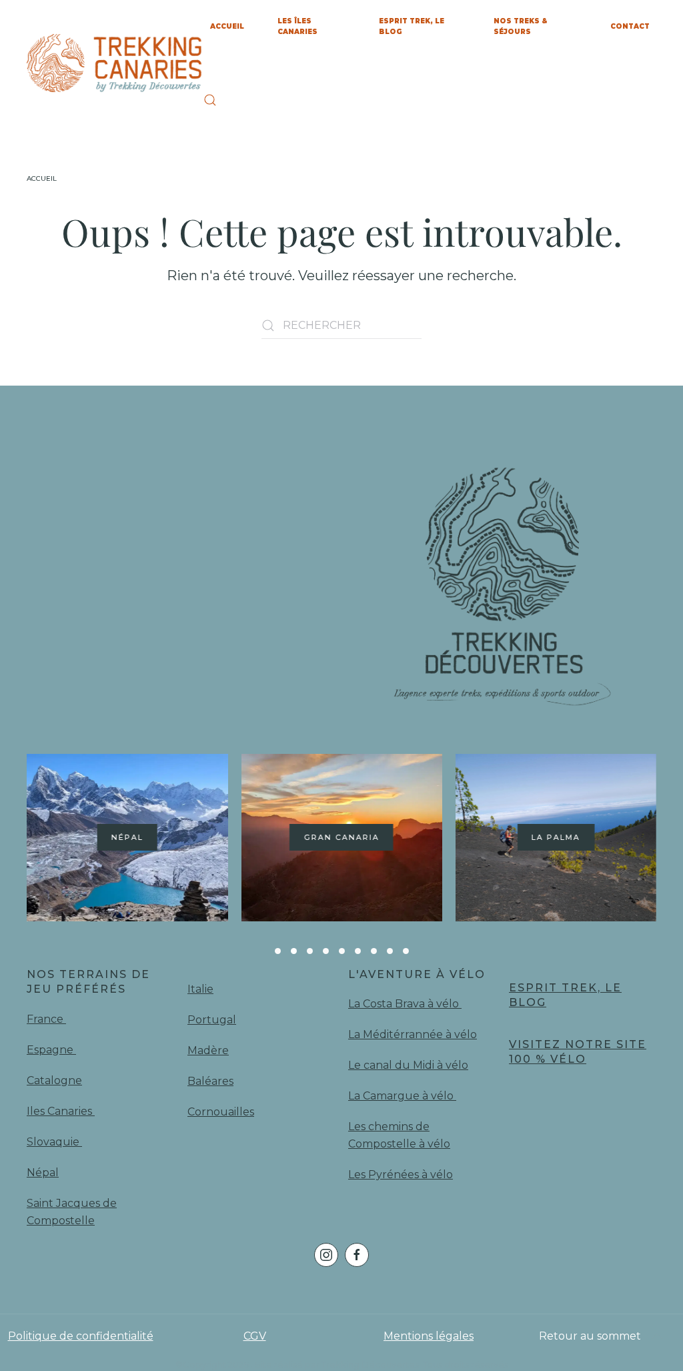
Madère (208, 1050)
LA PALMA (556, 837)
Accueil (227, 26)
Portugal (211, 1019)
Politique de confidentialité (80, 1336)
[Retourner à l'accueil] (115, 63)
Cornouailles (220, 1111)
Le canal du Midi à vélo (408, 1065)
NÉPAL (127, 837)
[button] (210, 100)
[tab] (278, 951)
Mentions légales (429, 1336)
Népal (43, 1172)
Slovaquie (54, 1141)
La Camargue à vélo (402, 1095)
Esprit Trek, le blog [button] (411, 26)
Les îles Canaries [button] (297, 26)
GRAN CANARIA (341, 837)
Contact (630, 26)
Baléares (210, 1081)
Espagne (51, 1049)
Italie (200, 989)
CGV (254, 1336)
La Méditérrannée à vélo (412, 1034)
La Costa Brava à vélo (405, 1003)
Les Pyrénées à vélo (400, 1174)
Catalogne (54, 1080)
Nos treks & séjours (520, 26)
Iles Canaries (61, 1111)
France (46, 1019)
